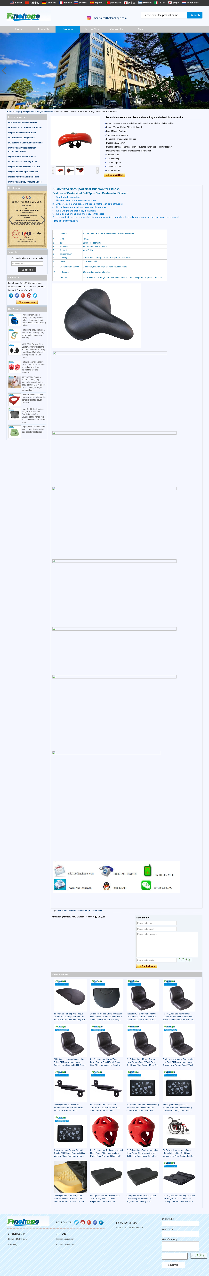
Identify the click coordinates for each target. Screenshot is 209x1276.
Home (18, 29)
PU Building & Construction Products (25, 143)
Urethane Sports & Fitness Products (25, 127)
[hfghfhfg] (29, 295)
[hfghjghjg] (35, 295)
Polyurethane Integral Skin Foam (38, 111)
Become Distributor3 (17, 1239)
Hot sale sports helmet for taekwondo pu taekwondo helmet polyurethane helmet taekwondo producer (33, 367)
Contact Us (116, 29)
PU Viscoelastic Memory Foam (22, 161)
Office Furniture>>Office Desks (22, 122)
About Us (43, 29)
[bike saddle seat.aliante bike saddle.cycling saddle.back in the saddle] (75, 140)
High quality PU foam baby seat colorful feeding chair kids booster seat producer (33, 429)
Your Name (168, 1218)
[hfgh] (17, 295)
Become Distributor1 (65, 1244)
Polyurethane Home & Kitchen (22, 133)
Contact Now (27, 302)
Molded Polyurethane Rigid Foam (23, 177)
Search (195, 15)
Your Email (167, 1229)
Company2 (13, 1244)
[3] (104, 71)
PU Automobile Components (21, 138)
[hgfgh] (11, 295)
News (141, 29)
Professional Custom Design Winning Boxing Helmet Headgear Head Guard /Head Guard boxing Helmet (34, 320)
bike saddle (62, 910)
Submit (173, 1265)
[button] (205, 70)
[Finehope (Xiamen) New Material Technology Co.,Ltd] (29, 15)
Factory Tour (92, 29)
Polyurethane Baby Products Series (25, 182)
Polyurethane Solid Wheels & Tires (24, 167)
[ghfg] (23, 295)
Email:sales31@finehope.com (109, 18)
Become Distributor (65, 1239)
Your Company (169, 1239)
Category (18, 111)
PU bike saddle (95, 910)
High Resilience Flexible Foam (22, 156)
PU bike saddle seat (78, 910)
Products (68, 29)
